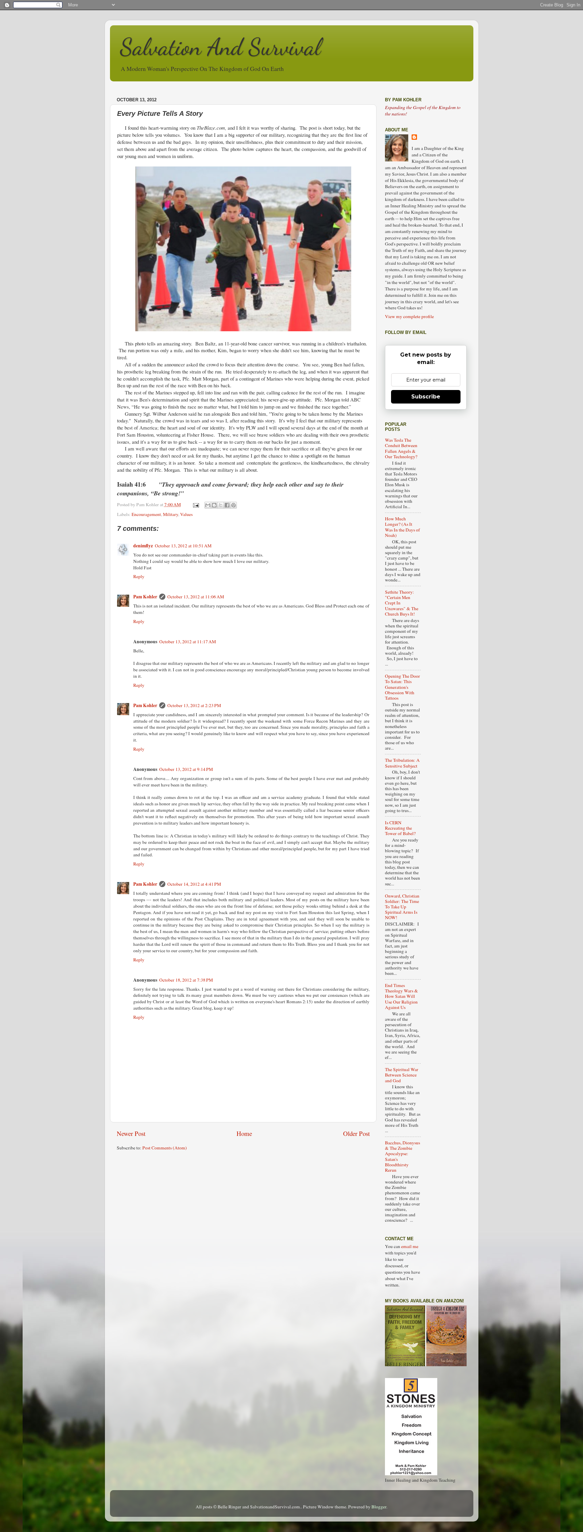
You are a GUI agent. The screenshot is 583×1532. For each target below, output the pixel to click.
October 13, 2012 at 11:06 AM (195, 597)
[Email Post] (195, 504)
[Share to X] (220, 505)
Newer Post (131, 1133)
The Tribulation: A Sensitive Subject (402, 763)
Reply (138, 576)
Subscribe (425, 396)
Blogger (378, 1507)
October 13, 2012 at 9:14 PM (186, 769)
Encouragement (146, 514)
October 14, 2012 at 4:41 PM (194, 884)
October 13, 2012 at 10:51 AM (183, 546)
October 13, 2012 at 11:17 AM (187, 642)
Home (244, 1133)
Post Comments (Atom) (164, 1148)
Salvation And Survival (220, 47)
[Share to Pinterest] (233, 505)
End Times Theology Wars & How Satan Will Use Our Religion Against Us (401, 996)
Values (186, 514)
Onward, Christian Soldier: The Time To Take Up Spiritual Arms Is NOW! (402, 907)
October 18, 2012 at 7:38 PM (186, 980)
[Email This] (207, 505)
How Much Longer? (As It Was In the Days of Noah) (402, 527)
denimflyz (143, 545)
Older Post (356, 1133)
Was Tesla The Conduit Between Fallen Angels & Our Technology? (401, 448)
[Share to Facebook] (227, 505)
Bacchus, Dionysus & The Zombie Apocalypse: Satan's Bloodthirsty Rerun (402, 1156)
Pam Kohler (145, 596)
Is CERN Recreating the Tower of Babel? (400, 828)
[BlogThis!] (214, 505)
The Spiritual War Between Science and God (401, 1074)
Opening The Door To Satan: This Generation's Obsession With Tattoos (402, 687)
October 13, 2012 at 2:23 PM (194, 705)
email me (409, 1246)
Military (170, 514)
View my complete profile (409, 316)
